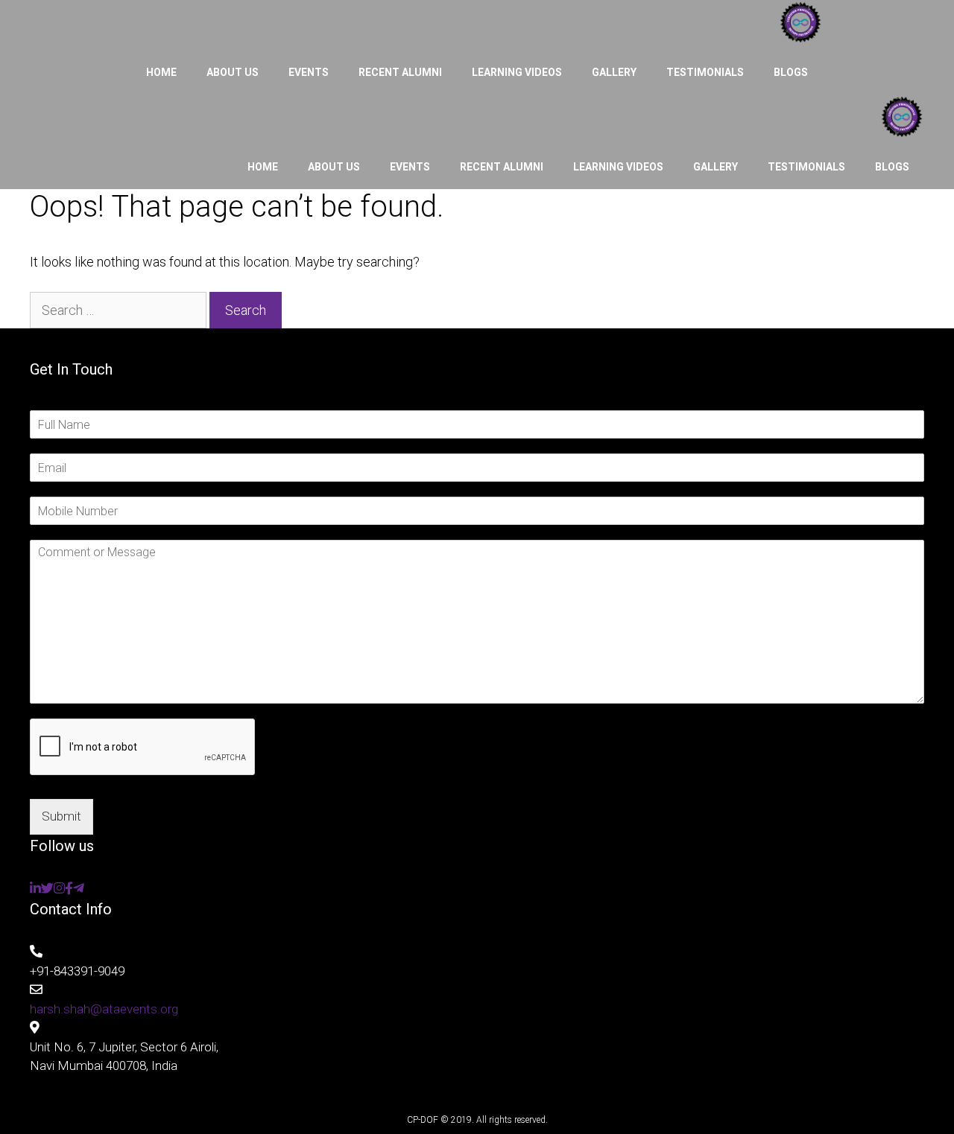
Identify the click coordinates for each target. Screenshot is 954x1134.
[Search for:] (119, 310)
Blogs (791, 72)
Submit (61, 816)
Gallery (614, 72)
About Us (232, 72)
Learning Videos (517, 72)
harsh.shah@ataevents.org (104, 1008)
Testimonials (705, 72)
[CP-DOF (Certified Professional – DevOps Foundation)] (800, 24)
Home (161, 72)
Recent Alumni (400, 72)
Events (308, 72)
